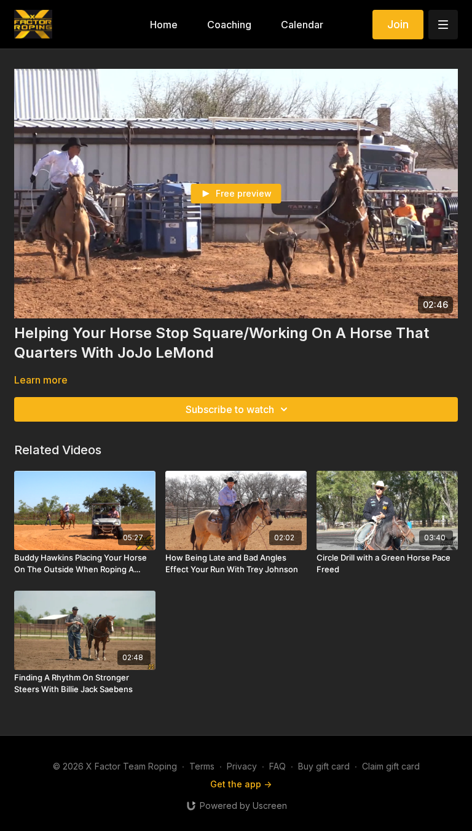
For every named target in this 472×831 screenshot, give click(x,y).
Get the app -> (241, 784)
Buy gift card (324, 766)
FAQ (277, 766)
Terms (201, 766)
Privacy (242, 766)
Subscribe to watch (230, 409)
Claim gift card (391, 766)
